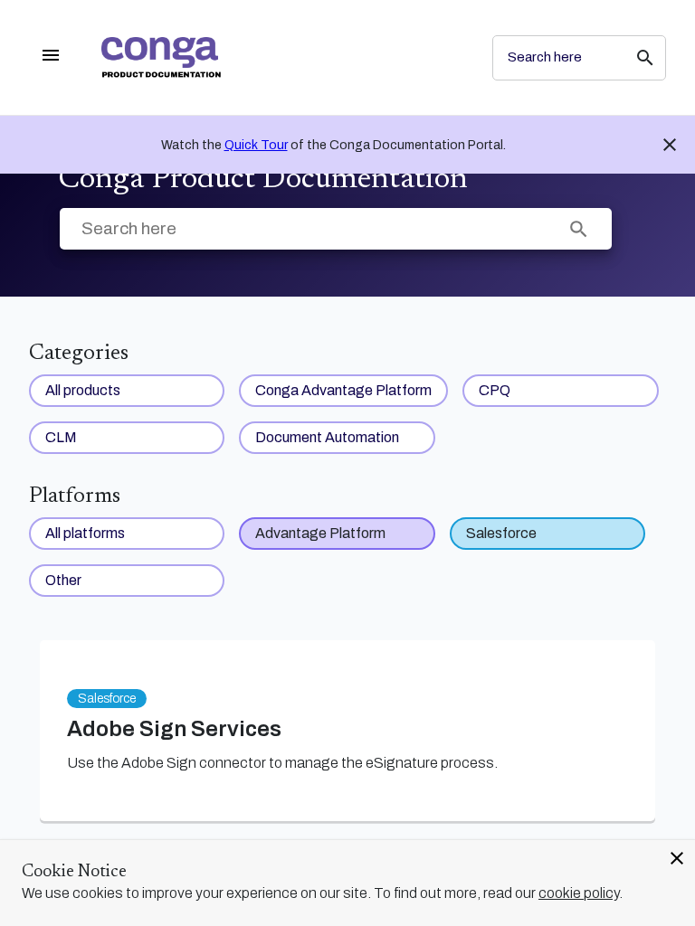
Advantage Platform (320, 533)
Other (63, 580)
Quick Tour (256, 145)
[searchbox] (632, 58)
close (677, 858)
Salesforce (501, 533)
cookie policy (578, 893)
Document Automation (327, 437)
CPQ (494, 390)
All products (82, 390)
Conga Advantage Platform (343, 390)
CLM (61, 437)
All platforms (85, 533)
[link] (282, 57)
